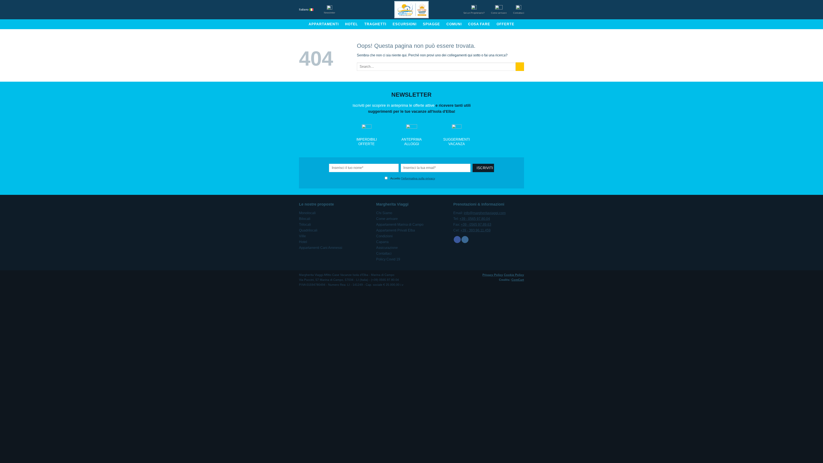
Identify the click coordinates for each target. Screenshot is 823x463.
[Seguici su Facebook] (457, 239)
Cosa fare (479, 24)
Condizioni (384, 236)
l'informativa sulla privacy (418, 178)
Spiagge (431, 24)
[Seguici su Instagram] (465, 239)
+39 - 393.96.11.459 (475, 230)
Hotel (351, 24)
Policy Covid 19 (388, 259)
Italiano (303, 9)
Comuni (454, 24)
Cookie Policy (514, 275)
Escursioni (404, 24)
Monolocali (307, 213)
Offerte (505, 24)
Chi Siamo (384, 213)
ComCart (517, 279)
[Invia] (520, 66)
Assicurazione (387, 248)
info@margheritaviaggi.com (485, 213)
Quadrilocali (308, 230)
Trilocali (305, 224)
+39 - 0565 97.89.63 (476, 224)
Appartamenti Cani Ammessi (320, 248)
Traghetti (375, 24)
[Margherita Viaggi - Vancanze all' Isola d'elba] (411, 9)
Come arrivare (387, 219)
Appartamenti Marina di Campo (400, 224)
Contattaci (384, 253)
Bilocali (304, 219)
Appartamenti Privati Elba (395, 230)
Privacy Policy (492, 275)
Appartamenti (324, 24)
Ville (302, 236)
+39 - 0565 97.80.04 (475, 219)
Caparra (382, 242)
